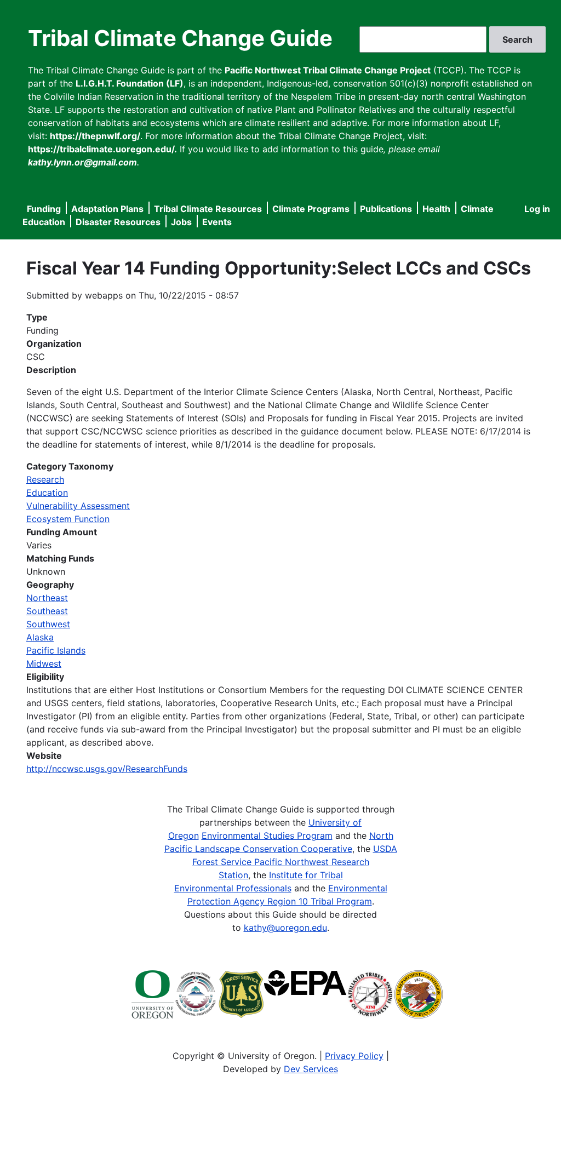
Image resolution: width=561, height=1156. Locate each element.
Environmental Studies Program (267, 835)
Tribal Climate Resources (208, 208)
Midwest (43, 663)
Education (47, 492)
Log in (537, 208)
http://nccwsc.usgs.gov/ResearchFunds (106, 768)
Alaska (40, 637)
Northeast (47, 597)
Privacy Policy (354, 1055)
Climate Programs (311, 208)
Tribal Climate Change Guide (180, 38)
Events (217, 221)
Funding (44, 208)
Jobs (181, 221)
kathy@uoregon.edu (285, 927)
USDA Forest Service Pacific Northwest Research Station (294, 861)
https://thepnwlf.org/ (95, 135)
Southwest (48, 624)
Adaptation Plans (107, 208)
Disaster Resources (118, 221)
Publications (386, 208)
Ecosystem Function (68, 518)
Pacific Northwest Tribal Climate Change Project (328, 70)
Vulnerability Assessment (78, 505)
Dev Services (311, 1068)
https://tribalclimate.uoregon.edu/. (102, 149)
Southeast (47, 610)
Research (45, 479)
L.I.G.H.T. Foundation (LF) (130, 83)
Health (436, 208)
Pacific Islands (55, 650)
